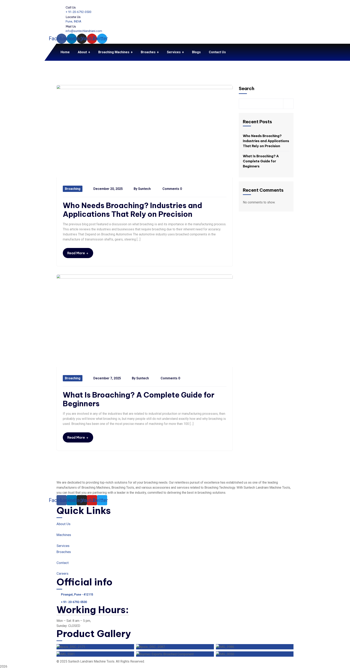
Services (63, 546)
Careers (62, 573)
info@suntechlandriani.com (84, 31)
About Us (63, 524)
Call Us (71, 7)
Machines (64, 535)
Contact (63, 563)
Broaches (64, 552)
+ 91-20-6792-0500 (78, 12)
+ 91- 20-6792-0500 (74, 602)
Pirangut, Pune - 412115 (77, 594)
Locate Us (73, 17)
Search (246, 88)
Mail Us (71, 26)
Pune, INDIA (73, 21)
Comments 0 (172, 189)
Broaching (72, 189)
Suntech (144, 189)
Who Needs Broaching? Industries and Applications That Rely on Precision (132, 210)
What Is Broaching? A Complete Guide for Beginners (138, 399)
